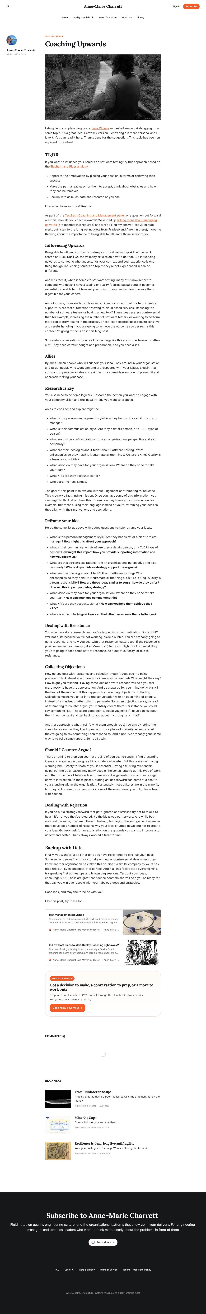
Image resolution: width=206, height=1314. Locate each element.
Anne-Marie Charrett (103, 6)
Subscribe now (106, 1242)
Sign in (176, 6)
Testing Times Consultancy (137, 1269)
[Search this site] (7, 6)
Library (140, 17)
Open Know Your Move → (67, 1007)
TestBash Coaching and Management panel (94, 215)
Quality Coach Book (83, 17)
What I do (127, 17)
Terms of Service (109, 1269)
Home (65, 17)
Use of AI (69, 1269)
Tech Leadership (54, 36)
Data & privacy (87, 1269)
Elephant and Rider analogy (69, 166)
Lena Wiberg (100, 128)
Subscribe (191, 6)
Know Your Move (108, 17)
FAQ (57, 1269)
